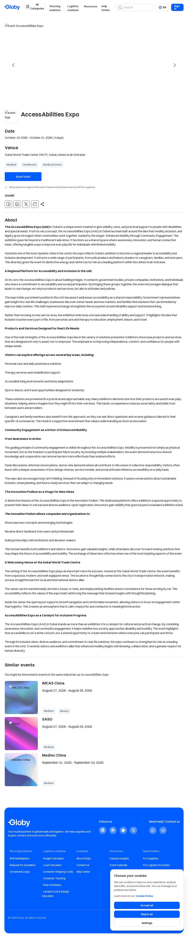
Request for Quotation (22, 865)
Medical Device (52, 164)
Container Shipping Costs (58, 871)
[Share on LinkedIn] (17, 204)
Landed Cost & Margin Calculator (55, 894)
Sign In (177, 7)
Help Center (105, 8)
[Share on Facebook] (8, 204)
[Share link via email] (35, 204)
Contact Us (82, 865)
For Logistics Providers (156, 865)
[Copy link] (42, 204)
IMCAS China (53, 683)
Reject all (147, 914)
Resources (90, 6)
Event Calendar (118, 865)
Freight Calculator (53, 858)
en (164, 7)
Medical (11, 164)
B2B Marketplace (19, 858)
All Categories (37, 6)
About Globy (83, 858)
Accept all (147, 905)
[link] (102, 830)
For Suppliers (151, 858)
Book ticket (23, 176)
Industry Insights (119, 858)
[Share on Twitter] (26, 204)
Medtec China (54, 755)
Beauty (64, 711)
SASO (47, 719)
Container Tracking (54, 878)
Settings (147, 923)
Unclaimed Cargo (20, 871)
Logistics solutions (73, 8)
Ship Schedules (52, 885)
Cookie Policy (144, 896)
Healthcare (30, 164)
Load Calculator (52, 865)
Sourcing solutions (55, 8)
